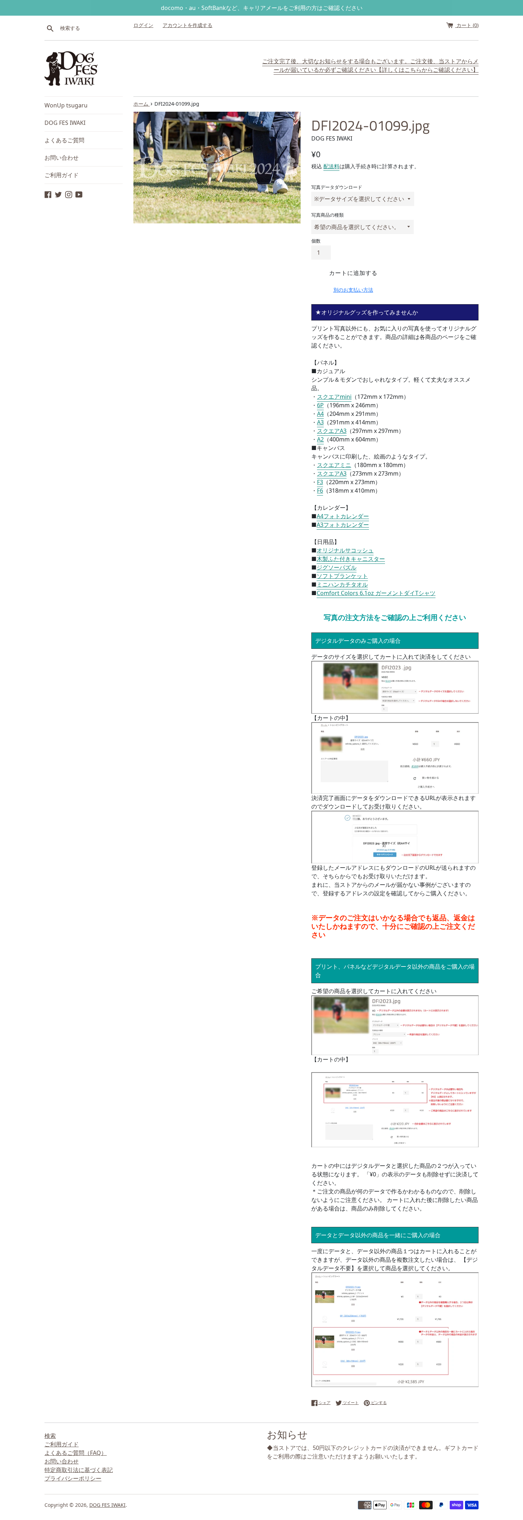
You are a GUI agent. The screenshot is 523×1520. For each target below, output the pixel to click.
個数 (316, 241)
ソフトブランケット (342, 576)
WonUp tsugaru (66, 105)
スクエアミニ (334, 465)
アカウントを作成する (187, 25)
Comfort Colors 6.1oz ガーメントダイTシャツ (376, 593)
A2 (320, 439)
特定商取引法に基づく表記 (78, 1470)
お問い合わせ (61, 157)
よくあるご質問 (64, 140)
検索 (50, 1436)
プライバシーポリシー (72, 1478)
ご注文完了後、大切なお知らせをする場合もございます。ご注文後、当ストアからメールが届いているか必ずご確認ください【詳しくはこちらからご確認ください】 (370, 65)
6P (320, 405)
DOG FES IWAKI (64, 123)
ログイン (143, 25)
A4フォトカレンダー (343, 516)
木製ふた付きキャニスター (351, 559)
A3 (320, 422)
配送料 (331, 166)
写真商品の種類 (327, 215)
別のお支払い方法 (353, 289)
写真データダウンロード (336, 187)
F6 (320, 490)
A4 (320, 414)
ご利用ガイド (61, 175)
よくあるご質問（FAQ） (75, 1453)
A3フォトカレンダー (343, 525)
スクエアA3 (332, 431)
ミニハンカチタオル (342, 584)
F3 (320, 482)
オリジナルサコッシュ (345, 550)
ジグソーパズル (336, 567)
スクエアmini (334, 397)
